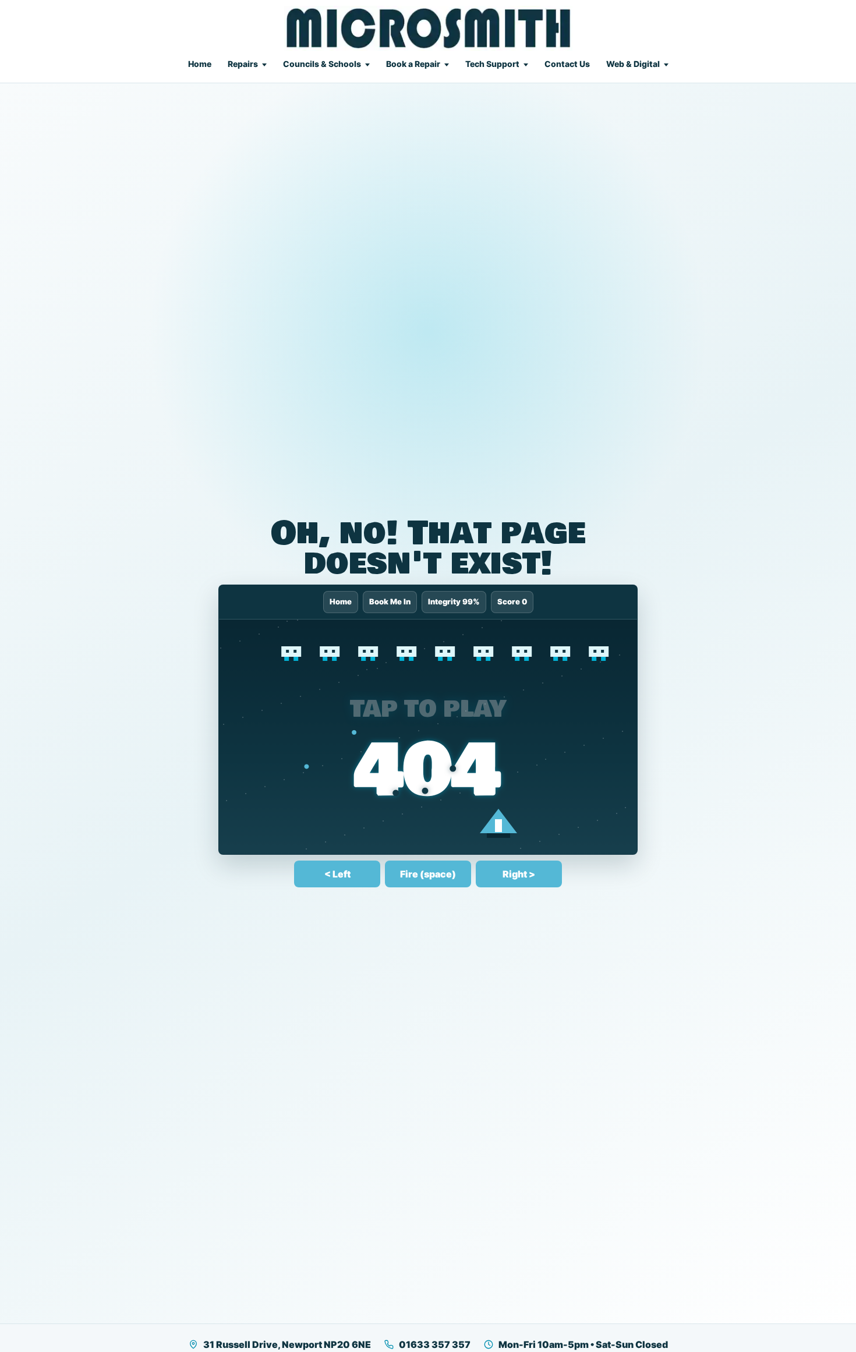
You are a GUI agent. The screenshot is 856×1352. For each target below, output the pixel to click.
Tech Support (492, 64)
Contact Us (567, 64)
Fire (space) (428, 874)
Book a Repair (413, 64)
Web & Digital (633, 64)
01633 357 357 (435, 1344)
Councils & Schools (322, 64)
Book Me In (390, 601)
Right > (519, 874)
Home (199, 64)
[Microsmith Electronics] (428, 28)
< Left (337, 874)
